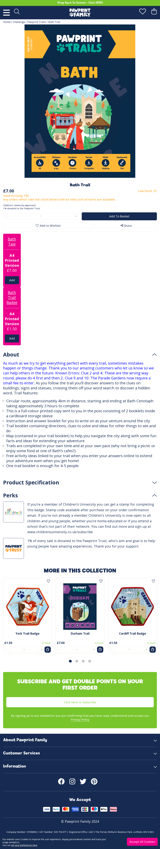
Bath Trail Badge (12, 297)
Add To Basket (119, 216)
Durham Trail (80, 633)
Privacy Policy (80, 719)
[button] (70, 661)
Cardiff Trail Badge (132, 633)
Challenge (19, 22)
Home (7, 22)
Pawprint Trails (36, 22)
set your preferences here (24, 845)
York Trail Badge (28, 633)
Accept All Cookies (142, 842)
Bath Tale (12, 241)
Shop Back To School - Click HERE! (80, 3)
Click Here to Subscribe (80, 702)
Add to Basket (12, 281)
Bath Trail (54, 22)
